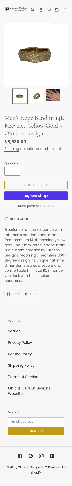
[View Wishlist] (49, 9)
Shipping (11, 148)
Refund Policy (20, 353)
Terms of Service (23, 376)
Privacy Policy (20, 342)
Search (14, 331)
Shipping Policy (21, 365)
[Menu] (65, 9)
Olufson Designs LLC (32, 467)
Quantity (11, 163)
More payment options (36, 205)
